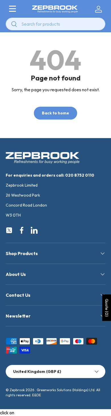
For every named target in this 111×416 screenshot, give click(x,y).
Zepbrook (17, 390)
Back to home (55, 113)
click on (7, 412)
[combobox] (55, 24)
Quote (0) (106, 308)
